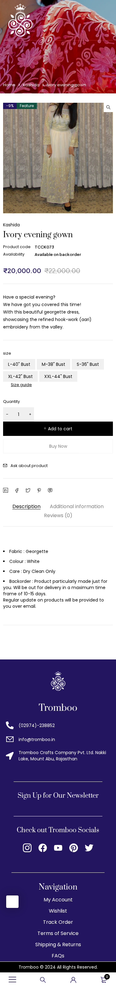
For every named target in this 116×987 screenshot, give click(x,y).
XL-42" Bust (20, 376)
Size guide (21, 385)
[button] (108, 107)
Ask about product (29, 466)
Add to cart (60, 429)
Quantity (11, 401)
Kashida (31, 85)
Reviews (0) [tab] (58, 515)
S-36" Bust (88, 364)
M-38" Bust (53, 364)
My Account (58, 899)
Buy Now (58, 446)
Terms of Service (58, 933)
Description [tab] (26, 506)
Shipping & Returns (58, 944)
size (7, 353)
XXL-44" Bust (58, 376)
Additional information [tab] (77, 506)
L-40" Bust (19, 364)
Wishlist (58, 910)
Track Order (58, 922)
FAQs (58, 955)
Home (9, 85)
